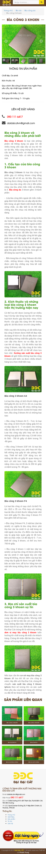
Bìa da (18, 10)
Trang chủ (8, 10)
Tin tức (10, 821)
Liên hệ (10, 823)
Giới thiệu (11, 817)
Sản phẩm (11, 819)
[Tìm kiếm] (41, 2)
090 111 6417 (17, 797)
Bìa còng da (30, 10)
